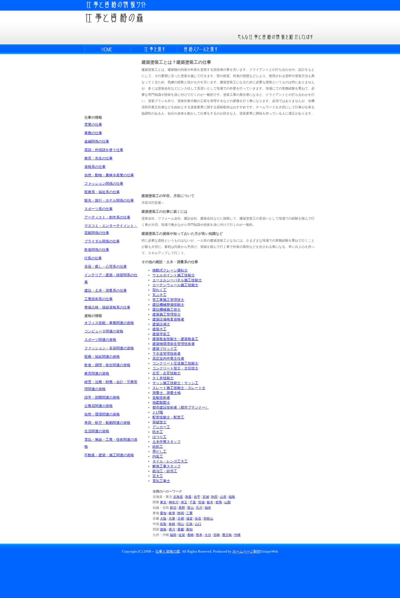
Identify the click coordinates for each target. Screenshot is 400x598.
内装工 (157, 456)
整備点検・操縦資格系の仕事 (107, 307)
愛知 (163, 513)
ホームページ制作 (246, 551)
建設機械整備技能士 (168, 305)
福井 (208, 508)
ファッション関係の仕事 (103, 183)
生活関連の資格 (96, 431)
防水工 (157, 432)
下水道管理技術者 (166, 354)
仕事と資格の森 (167, 551)
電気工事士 (161, 481)
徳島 (163, 529)
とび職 (157, 412)
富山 (190, 508)
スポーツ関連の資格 (100, 340)
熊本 (199, 535)
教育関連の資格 (96, 373)
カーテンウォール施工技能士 (175, 285)
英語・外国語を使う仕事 (103, 150)
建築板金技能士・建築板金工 (175, 339)
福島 (232, 497)
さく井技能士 (163, 378)
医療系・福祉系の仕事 (102, 192)
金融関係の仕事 (96, 141)
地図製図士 (161, 402)
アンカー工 (161, 427)
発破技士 (159, 422)
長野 (182, 508)
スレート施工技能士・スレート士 (178, 388)
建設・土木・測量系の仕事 (105, 290)
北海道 (178, 497)
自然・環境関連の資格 (102, 414)
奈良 (198, 518)
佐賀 (182, 535)
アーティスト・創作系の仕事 (107, 217)
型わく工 (159, 290)
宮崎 (216, 535)
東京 (163, 502)
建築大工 (159, 329)
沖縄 (237, 535)
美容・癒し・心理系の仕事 (105, 266)
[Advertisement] (182, 154)
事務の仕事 (93, 133)
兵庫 (172, 518)
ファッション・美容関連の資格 (109, 348)
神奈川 (174, 502)
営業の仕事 (93, 124)
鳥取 (163, 524)
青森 (188, 497)
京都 (180, 518)
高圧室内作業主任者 (168, 358)
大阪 (163, 518)
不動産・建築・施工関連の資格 (109, 455)
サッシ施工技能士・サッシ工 (175, 383)
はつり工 (159, 437)
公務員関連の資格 (98, 406)
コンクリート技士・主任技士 (175, 368)
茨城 (201, 502)
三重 (189, 513)
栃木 (210, 502)
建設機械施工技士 (166, 309)
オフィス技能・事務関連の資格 (109, 323)
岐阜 (172, 513)
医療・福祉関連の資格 (102, 357)
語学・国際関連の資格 (102, 397)
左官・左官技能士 (166, 373)
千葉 (192, 502)
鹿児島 (227, 535)
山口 (198, 524)
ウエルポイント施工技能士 (173, 275)
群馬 (219, 502)
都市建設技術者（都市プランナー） (180, 407)
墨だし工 (159, 451)
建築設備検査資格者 (168, 319)
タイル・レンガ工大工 (170, 461)
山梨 (227, 502)
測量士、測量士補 (166, 393)
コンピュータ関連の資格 (103, 331)
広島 (189, 524)
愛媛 (180, 529)
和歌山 (208, 518)
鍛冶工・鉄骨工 (164, 471)
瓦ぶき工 (159, 295)
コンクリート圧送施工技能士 (175, 363)
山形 (223, 497)
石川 (199, 508)
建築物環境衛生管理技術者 (173, 344)
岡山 (180, 524)
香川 (172, 529)
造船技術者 (161, 398)
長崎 (190, 535)
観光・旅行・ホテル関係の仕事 (109, 200)
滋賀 (189, 518)
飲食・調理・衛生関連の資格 (107, 365)
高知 (189, 529)
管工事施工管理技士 (168, 300)
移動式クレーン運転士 (170, 270)
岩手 (197, 497)
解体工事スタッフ (166, 466)
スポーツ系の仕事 (98, 209)
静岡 (180, 513)
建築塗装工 (161, 334)
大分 (208, 535)
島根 (172, 524)
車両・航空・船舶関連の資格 (107, 423)
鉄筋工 (157, 447)
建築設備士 (161, 324)
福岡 (173, 535)
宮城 (205, 497)
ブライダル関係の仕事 (102, 241)
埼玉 (184, 502)
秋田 (214, 497)
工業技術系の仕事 (98, 299)
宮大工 (157, 476)
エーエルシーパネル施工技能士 (177, 280)
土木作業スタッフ (166, 442)
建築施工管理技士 (166, 314)
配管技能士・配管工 (168, 417)
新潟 (173, 508)
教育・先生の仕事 (98, 158)
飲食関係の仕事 (96, 250)
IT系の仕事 (93, 258)
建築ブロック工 (164, 349)
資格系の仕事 (95, 167)
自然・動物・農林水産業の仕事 (109, 175)
